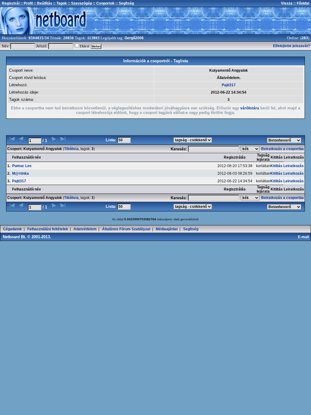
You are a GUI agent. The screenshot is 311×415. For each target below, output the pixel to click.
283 (305, 38)
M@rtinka (20, 173)
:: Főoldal (300, 3)
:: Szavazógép (80, 3)
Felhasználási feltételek (47, 229)
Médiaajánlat (167, 229)
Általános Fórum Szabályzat (126, 229)
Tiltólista (71, 149)
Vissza (286, 3)
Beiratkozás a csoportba (283, 149)
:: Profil (26, 3)
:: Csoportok (103, 3)
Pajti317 (229, 85)
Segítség (190, 229)
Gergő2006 (134, 38)
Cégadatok (12, 229)
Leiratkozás (293, 166)
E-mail (304, 237)
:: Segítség (124, 3)
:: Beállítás (42, 3)
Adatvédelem (85, 229)
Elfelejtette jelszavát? (291, 46)
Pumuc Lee (22, 166)
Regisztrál (10, 3)
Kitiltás (276, 166)
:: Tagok (59, 3)
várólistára (249, 108)
